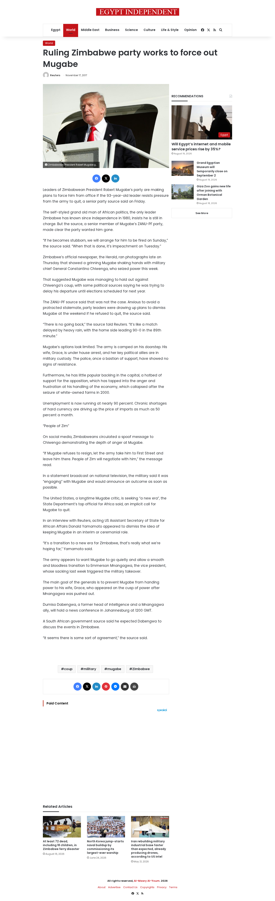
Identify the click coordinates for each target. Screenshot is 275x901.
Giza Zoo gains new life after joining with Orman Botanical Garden (214, 192)
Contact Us (130, 887)
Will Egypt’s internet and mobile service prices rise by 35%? (201, 146)
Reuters (55, 75)
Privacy (161, 887)
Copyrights (147, 887)
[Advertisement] (106, 756)
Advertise (114, 887)
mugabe (114, 669)
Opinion (190, 30)
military (90, 669)
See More (201, 213)
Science (131, 30)
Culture (149, 30)
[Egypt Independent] (137, 12)
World (70, 30)
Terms (173, 887)
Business (112, 30)
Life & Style (170, 30)
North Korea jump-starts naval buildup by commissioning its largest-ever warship (105, 847)
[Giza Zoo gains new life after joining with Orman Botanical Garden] (183, 191)
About (101, 887)
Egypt (55, 30)
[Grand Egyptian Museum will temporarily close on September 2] (183, 168)
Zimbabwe (141, 669)
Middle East (90, 30)
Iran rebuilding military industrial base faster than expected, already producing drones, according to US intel (148, 849)
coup (68, 669)
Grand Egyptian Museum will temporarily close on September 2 (212, 169)
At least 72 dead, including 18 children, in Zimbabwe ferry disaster (61, 845)
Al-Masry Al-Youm (147, 881)
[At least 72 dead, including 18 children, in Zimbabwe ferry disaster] (62, 826)
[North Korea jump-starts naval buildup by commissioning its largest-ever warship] (106, 826)
